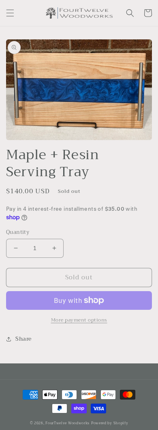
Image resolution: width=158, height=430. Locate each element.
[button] (10, 13)
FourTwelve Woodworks (67, 423)
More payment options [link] (79, 320)
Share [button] (23, 339)
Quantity (17, 232)
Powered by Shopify (109, 423)
